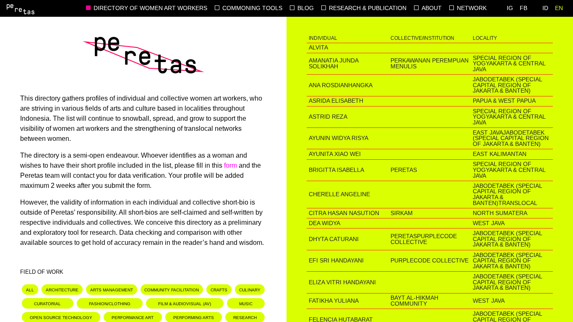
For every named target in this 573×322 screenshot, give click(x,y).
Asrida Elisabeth (336, 101)
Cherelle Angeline (339, 194)
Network (472, 8)
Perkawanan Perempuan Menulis (430, 63)
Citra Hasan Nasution (344, 213)
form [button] (230, 165)
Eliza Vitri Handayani (342, 282)
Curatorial (47, 303)
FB (523, 8)
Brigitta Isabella (336, 170)
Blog (305, 8)
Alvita (318, 47)
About (432, 8)
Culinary (249, 290)
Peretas (404, 170)
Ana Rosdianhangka (340, 85)
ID (545, 8)
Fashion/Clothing (109, 303)
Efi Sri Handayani (336, 260)
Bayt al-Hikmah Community (414, 301)
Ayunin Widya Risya (338, 138)
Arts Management (111, 290)
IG (510, 8)
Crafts (219, 290)
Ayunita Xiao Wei (335, 154)
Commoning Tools (252, 8)
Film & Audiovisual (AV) (184, 303)
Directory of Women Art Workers (150, 8)
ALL (30, 290)
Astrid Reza (328, 117)
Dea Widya (324, 223)
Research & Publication (367, 8)
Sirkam (402, 213)
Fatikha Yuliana (334, 301)
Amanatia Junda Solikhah (333, 63)
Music (246, 303)
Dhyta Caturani (334, 239)
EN (559, 8)
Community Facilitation (171, 290)
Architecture (62, 290)
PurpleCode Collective (424, 239)
